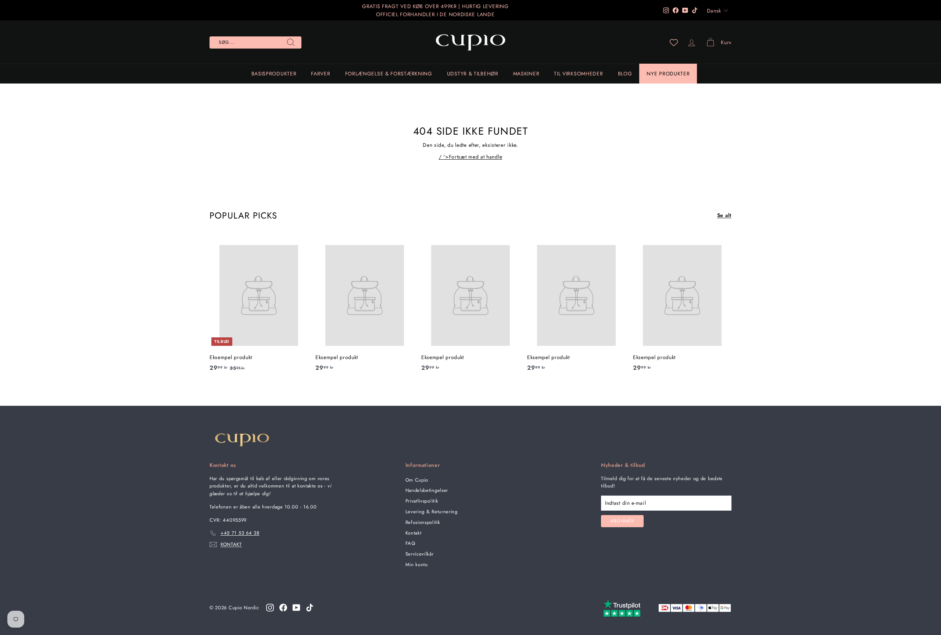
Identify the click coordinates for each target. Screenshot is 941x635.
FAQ (410, 543)
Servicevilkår (419, 553)
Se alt (724, 215)
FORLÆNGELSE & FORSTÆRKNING (388, 73)
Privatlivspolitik (422, 500)
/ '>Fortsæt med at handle (470, 156)
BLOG (625, 73)
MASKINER (526, 73)
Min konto (416, 564)
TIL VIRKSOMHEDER (578, 73)
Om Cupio (417, 479)
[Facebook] (283, 607)
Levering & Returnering (431, 511)
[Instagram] (270, 607)
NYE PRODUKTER (668, 73)
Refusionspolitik (422, 522)
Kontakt (413, 532)
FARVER (320, 73)
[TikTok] (310, 607)
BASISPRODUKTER (274, 73)
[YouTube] (296, 607)
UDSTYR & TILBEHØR (472, 73)
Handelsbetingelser (426, 490)
